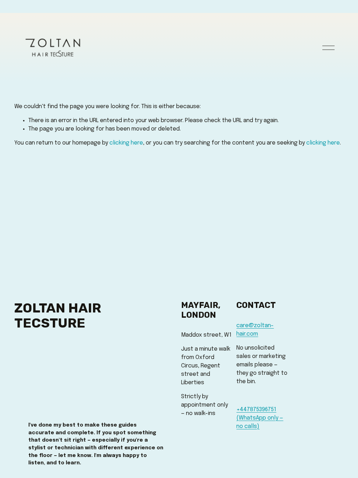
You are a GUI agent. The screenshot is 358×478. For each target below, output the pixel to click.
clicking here (126, 143)
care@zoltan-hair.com (255, 330)
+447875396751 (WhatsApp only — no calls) (259, 418)
